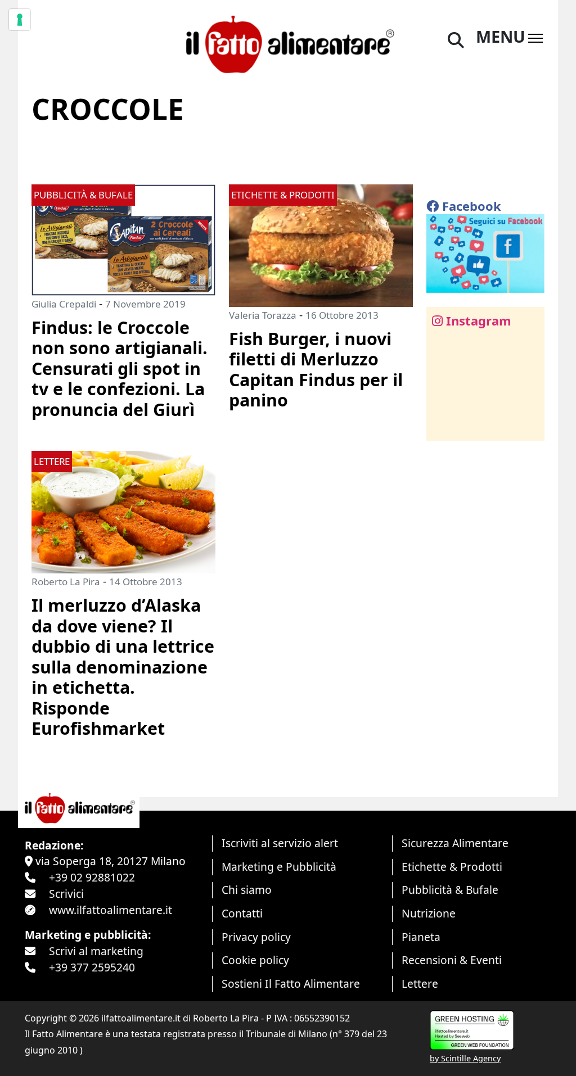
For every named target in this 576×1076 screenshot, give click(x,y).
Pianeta (421, 936)
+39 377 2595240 (92, 967)
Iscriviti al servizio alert (280, 843)
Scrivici (66, 893)
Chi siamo (247, 889)
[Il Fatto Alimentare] (288, 42)
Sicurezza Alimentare (455, 843)
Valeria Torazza (262, 315)
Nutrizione (429, 913)
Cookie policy (255, 960)
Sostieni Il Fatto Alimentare (291, 983)
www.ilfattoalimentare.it (110, 909)
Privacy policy (256, 936)
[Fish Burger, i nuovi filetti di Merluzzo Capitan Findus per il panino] (321, 244)
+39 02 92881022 (92, 877)
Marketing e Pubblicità (279, 866)
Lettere (420, 983)
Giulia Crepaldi (64, 303)
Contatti (242, 913)
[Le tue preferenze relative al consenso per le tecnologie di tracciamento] (19, 19)
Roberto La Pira (66, 581)
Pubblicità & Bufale (450, 889)
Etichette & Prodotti (452, 866)
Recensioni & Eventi (452, 960)
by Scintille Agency (465, 1058)
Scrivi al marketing (96, 951)
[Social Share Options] (443, 426)
